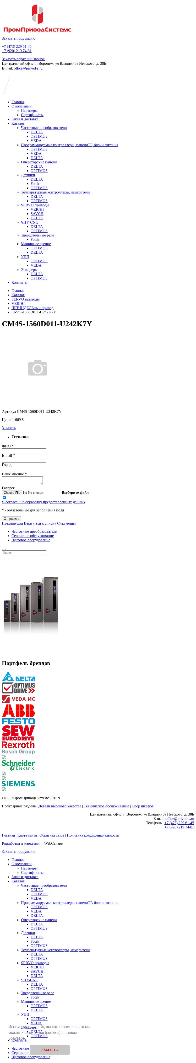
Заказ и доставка (24, 119)
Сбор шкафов (143, 806)
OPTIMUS (39, 136)
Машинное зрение (36, 244)
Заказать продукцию (18, 38)
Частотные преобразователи (44, 128)
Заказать (9, 428)
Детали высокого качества (59, 806)
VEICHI (37, 209)
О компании (21, 106)
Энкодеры (29, 270)
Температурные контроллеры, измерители (55, 192)
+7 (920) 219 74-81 (17, 51)
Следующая (66, 523)
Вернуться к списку (40, 523)
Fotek (35, 184)
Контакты (19, 282)
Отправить (11, 519)
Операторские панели (39, 162)
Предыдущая (12, 523)
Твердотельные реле (37, 235)
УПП (25, 257)
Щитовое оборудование (30, 540)
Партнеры (29, 110)
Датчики (28, 175)
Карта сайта (27, 835)
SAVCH (37, 214)
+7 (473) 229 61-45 (17, 46)
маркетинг (32, 843)
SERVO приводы (35, 205)
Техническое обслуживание (106, 806)
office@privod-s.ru (28, 68)
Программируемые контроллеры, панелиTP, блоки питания (69, 145)
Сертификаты (32, 115)
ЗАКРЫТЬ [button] (49, 1050)
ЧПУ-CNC (29, 222)
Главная (17, 102)
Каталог (18, 123)
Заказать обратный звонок (23, 59)
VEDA (36, 141)
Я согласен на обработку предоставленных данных (43, 502)
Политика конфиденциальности (93, 835)
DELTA (37, 132)
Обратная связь (51, 835)
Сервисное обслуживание (32, 536)
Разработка (11, 843)
